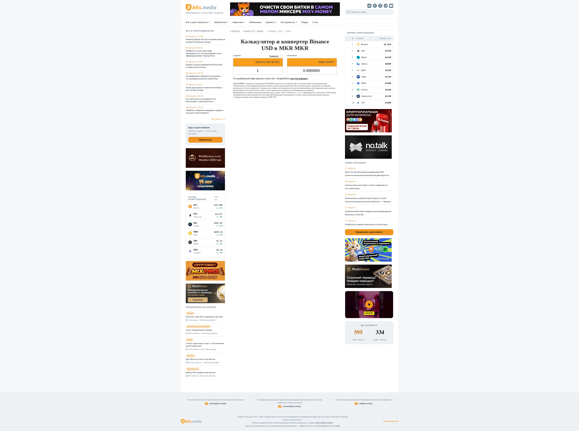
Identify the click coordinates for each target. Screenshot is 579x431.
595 (358, 332)
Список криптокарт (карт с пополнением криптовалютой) (205, 344)
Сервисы (271, 22)
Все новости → (218, 119)
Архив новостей (390, 421)
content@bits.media (292, 406)
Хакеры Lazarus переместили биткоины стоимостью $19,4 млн (204, 66)
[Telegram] (386, 6)
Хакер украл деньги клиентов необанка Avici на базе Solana (204, 88)
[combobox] (258, 62)
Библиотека (221, 22)
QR (338, 426)
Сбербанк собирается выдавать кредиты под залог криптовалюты (204, 111)
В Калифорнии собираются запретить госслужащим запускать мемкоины (203, 77)
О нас (315, 22)
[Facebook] (375, 6)
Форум (304, 22)
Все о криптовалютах (198, 22)
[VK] (369, 6)
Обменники (255, 22)
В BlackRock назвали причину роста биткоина (366, 224)
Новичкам (239, 22)
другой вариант (299, 78)
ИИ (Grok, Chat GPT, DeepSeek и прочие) (204, 317)
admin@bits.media (217, 403)
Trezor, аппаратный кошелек (199, 330)
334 (380, 332)
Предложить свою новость (369, 232)
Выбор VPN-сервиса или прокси (200, 372)
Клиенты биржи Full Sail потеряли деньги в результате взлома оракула (205, 40)
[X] (380, 6)
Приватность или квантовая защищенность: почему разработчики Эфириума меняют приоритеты (203, 53)
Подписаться (205, 139)
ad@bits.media (365, 403)
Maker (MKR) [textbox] (326, 62)
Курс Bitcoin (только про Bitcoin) (200, 359)
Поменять (274, 56)
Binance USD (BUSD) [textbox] (268, 62)
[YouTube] (391, 6)
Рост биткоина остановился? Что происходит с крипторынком (201, 100)
